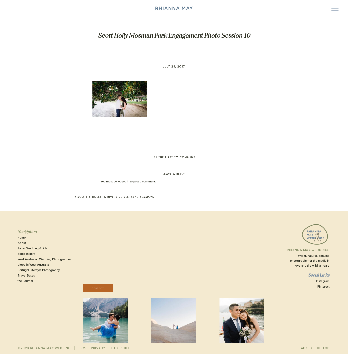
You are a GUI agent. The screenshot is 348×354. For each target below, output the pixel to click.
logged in (123, 181)
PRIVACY (98, 348)
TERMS (82, 348)
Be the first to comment (174, 157)
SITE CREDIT (119, 348)
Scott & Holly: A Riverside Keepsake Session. (115, 197)
